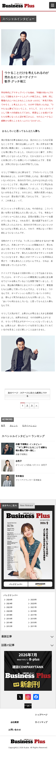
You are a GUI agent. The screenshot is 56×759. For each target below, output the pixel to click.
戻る (26, 707)
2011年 (34, 626)
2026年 (9, 600)
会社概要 (15, 722)
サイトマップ (41, 722)
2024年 (9, 603)
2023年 (34, 603)
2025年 (34, 600)
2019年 (34, 611)
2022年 (9, 607)
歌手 (3, 425)
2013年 (34, 622)
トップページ (41, 714)
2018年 (9, 615)
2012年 (9, 626)
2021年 (34, 607)
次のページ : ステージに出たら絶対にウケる (27, 394)
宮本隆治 (20, 476)
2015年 (34, 619)
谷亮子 (19, 461)
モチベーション (29, 425)
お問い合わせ (14, 729)
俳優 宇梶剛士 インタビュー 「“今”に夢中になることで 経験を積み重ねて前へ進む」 (31, 447)
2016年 (9, 619)
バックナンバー (16, 584)
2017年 (34, 615)
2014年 (9, 622)
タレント (14, 425)
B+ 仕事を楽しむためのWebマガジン (19, 5)
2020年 (9, 611)
